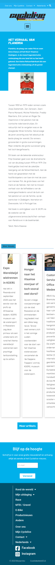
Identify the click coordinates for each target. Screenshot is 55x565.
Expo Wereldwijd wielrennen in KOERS (10, 275)
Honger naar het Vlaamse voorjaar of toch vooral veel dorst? (31, 281)
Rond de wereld (24, 489)
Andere (19, 520)
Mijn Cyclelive (19, 5)
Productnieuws (23, 515)
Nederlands (41, 5)
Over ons (8, 5)
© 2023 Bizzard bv (17, 560)
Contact (29, 5)
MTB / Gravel (23, 504)
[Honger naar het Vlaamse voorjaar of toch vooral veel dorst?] (32, 259)
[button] (27, 26)
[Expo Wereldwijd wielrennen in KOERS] (10, 259)
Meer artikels (27, 425)
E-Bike (19, 510)
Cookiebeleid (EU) (38, 560)
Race (18, 499)
